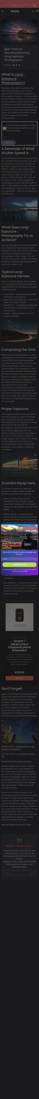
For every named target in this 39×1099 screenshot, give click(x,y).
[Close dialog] (36, 526)
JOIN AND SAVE (19, 565)
